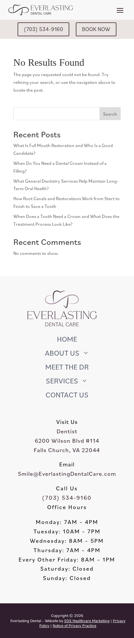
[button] (120, 10)
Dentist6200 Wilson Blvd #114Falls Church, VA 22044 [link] (67, 440)
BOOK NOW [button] (96, 29)
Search (110, 114)
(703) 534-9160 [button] (43, 29)
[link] (67, 333)
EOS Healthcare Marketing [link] (87, 620)
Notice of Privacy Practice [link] (74, 625)
